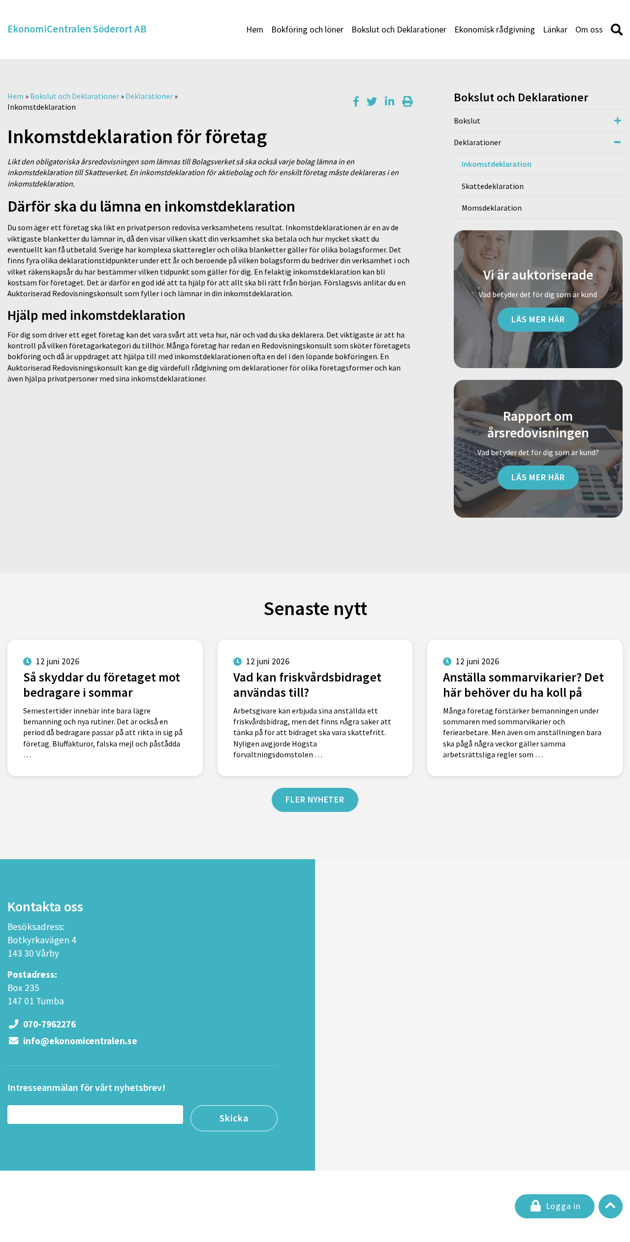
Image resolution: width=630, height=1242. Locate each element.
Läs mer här (538, 319)
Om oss (589, 29)
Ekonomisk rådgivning (494, 29)
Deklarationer (149, 96)
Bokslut (467, 120)
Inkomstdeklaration (497, 164)
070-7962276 (48, 1024)
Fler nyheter (315, 799)
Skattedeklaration (493, 186)
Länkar (555, 29)
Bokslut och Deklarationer (398, 29)
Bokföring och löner (307, 29)
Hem (254, 29)
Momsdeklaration (492, 208)
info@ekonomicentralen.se (79, 1041)
